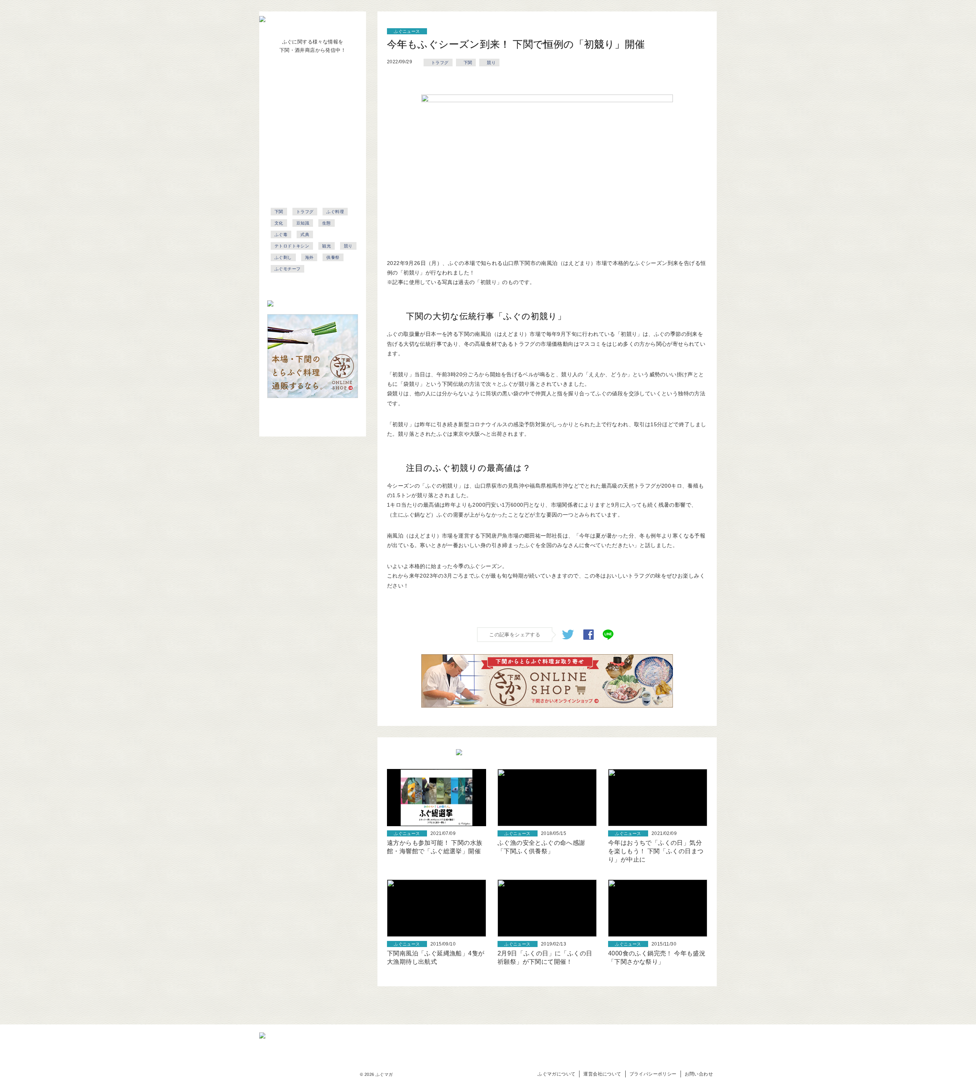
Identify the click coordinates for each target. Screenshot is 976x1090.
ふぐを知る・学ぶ (305, 98)
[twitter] (568, 637)
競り (491, 62)
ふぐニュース (305, 82)
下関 (468, 62)
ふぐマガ (384, 1074)
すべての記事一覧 (305, 165)
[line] (608, 637)
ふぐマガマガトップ (305, 182)
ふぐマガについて (556, 1074)
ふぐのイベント (305, 149)
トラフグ (440, 62)
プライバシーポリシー (653, 1074)
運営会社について (602, 1074)
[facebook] (588, 637)
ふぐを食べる (305, 115)
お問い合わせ (699, 1074)
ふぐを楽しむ (305, 132)
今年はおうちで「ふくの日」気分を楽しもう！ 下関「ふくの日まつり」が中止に (655, 851)
